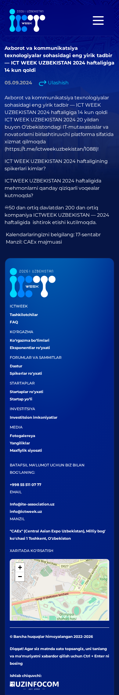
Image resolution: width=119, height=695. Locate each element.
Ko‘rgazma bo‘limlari (29, 340)
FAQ (14, 322)
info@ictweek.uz (26, 511)
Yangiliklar (20, 443)
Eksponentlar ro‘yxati (30, 347)
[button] (19, 567)
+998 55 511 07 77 (25, 484)
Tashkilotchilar (24, 314)
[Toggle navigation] (98, 20)
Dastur (16, 366)
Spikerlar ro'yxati (26, 373)
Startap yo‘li (21, 399)
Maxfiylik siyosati (26, 450)
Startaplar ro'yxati (26, 391)
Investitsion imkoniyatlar (33, 417)
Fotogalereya (22, 435)
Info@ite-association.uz (32, 504)
